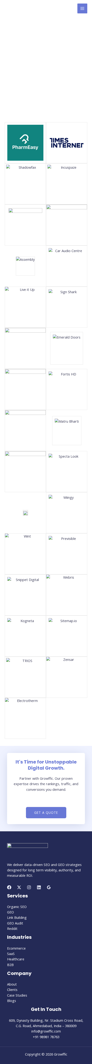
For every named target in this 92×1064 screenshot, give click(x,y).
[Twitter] (19, 887)
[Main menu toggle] (82, 8)
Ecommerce (16, 948)
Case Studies (17, 995)
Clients (12, 989)
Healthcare (15, 959)
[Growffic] (26, 9)
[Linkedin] (39, 887)
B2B (10, 964)
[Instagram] (29, 887)
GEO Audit (15, 923)
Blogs (11, 1000)
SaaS (11, 953)
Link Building (17, 917)
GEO (10, 912)
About (12, 984)
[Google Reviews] (49, 887)
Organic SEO (17, 906)
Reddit (12, 928)
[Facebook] (9, 887)
